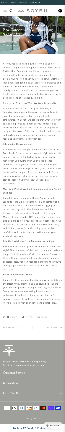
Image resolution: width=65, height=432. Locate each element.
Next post (53, 327)
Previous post (14, 327)
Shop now (30, 3)
